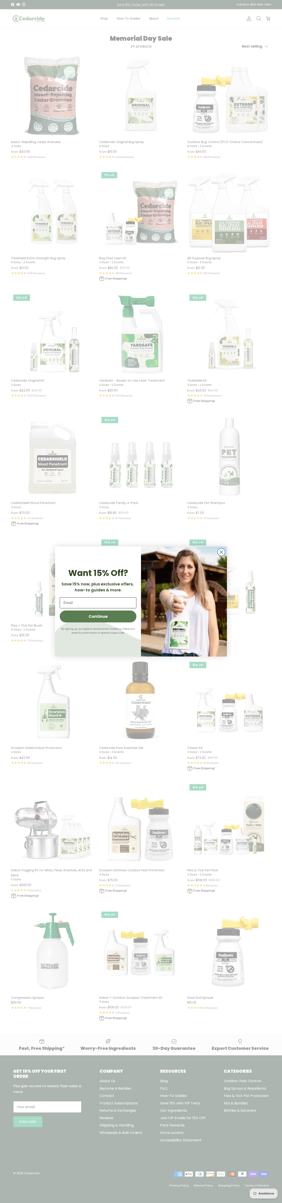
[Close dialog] (221, 552)
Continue (98, 616)
